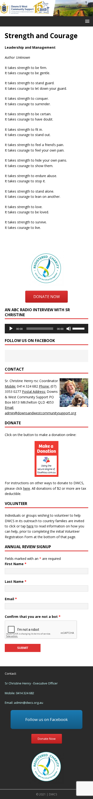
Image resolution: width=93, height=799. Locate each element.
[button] (86, 21)
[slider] (79, 328)
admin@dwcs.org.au (28, 702)
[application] (46, 328)
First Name (15, 564)
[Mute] (68, 328)
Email (11, 599)
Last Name (15, 581)
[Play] (11, 328)
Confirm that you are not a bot (33, 616)
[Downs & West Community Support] (46, 13)
